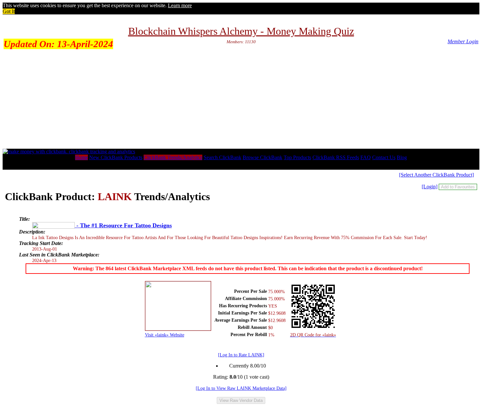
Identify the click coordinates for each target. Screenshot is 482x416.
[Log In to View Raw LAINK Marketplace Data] (241, 388)
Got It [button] (9, 11)
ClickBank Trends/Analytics (173, 157)
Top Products (297, 157)
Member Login (463, 41)
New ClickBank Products (115, 157)
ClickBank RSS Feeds (335, 157)
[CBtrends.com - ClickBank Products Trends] (69, 151)
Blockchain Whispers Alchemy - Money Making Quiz (241, 31)
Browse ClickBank (262, 157)
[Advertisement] (241, 99)
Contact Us (383, 157)
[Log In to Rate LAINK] (241, 354)
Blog (402, 157)
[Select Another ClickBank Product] (436, 175)
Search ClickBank (222, 157)
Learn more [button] (180, 5)
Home (81, 157)
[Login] (429, 186)
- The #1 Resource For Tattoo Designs (123, 225)
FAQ (365, 157)
